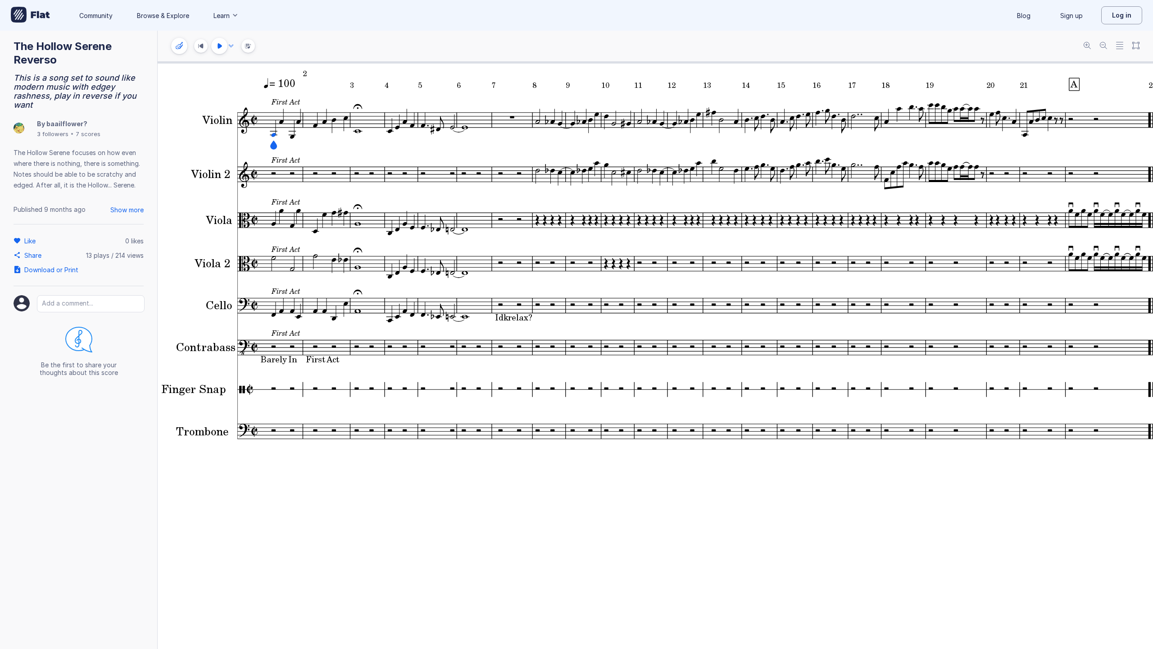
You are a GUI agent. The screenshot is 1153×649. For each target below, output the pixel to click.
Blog (1023, 15)
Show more (127, 210)
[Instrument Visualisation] (248, 46)
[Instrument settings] (179, 46)
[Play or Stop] (219, 46)
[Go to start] (201, 46)
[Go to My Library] (30, 15)
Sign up (1071, 15)
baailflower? (66, 124)
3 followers (52, 133)
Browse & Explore (163, 15)
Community (96, 15)
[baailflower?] (19, 129)
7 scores (88, 133)
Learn (221, 15)
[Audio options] (231, 46)
